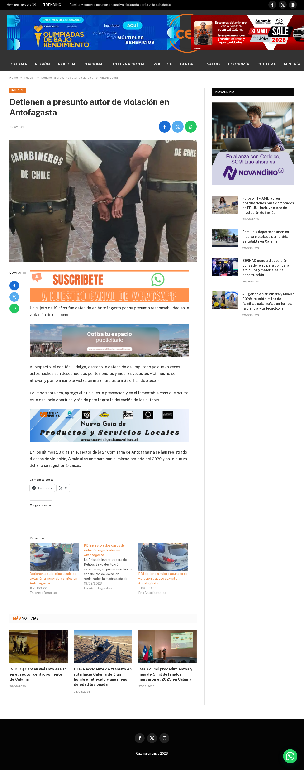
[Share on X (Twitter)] (178, 127)
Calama (19, 64)
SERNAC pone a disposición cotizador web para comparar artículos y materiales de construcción (266, 268)
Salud (213, 64)
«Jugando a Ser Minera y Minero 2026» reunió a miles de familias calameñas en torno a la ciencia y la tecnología (268, 301)
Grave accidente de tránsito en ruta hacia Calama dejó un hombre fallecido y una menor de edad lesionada (103, 677)
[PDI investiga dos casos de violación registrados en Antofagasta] (111, 567)
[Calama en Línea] (187, 33)
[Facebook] (14, 285)
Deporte (189, 64)
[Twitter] (14, 297)
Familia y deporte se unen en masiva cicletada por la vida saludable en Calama (122, 5)
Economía (238, 64)
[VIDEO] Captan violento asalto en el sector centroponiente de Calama (38, 674)
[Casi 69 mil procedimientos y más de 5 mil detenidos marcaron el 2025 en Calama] (167, 646)
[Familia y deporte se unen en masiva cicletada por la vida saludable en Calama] (225, 238)
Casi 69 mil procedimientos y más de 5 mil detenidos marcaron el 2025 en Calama (165, 674)
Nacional (95, 64)
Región (42, 64)
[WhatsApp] (14, 308)
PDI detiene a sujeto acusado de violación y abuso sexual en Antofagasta (163, 578)
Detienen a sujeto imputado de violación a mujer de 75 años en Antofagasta (53, 578)
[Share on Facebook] (165, 127)
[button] (290, 756)
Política (162, 64)
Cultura (266, 64)
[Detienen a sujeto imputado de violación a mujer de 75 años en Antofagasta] (54, 557)
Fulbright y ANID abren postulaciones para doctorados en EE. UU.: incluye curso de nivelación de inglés (268, 205)
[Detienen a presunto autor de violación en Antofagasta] (103, 201)
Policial (67, 64)
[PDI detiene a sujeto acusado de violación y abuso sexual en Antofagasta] (163, 557)
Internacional (129, 64)
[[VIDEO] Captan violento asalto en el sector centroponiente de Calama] (39, 646)
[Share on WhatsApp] (191, 127)
